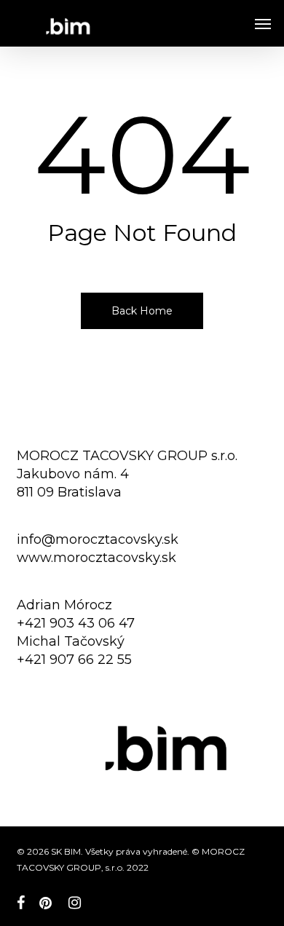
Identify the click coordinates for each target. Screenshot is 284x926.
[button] (263, 23)
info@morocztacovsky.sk (97, 539)
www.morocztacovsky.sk (96, 558)
